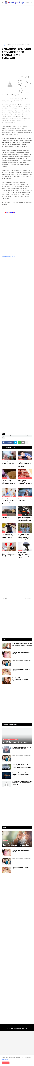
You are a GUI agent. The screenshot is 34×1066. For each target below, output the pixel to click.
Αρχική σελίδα (3, 45)
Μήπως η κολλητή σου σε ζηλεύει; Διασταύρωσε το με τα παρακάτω (22, 644)
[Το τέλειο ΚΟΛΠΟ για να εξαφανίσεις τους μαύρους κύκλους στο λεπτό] (6, 680)
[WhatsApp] (19, 442)
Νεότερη (5, 598)
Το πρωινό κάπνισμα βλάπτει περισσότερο (8, 462)
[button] (2, 2)
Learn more (5, 1059)
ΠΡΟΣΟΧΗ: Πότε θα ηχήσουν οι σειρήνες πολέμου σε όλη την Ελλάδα (24, 555)
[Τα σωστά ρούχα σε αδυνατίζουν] (6, 663)
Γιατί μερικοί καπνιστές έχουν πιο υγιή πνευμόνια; (25, 500)
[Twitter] (15, 442)
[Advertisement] (17, 24)
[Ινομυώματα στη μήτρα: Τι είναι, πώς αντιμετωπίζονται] (6, 749)
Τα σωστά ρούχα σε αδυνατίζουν (21, 660)
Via (2, 208)
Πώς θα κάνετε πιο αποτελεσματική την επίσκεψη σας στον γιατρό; (8, 501)
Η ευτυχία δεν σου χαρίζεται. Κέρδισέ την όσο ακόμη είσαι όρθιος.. (20, 774)
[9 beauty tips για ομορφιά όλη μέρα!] (6, 654)
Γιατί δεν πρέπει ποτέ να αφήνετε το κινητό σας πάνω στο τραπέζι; (9, 536)
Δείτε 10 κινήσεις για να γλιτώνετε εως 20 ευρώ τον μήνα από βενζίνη (25, 519)
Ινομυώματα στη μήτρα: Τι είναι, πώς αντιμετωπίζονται (21, 747)
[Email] (23, 442)
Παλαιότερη (28, 598)
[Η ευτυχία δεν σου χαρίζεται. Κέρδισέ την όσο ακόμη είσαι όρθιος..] (6, 775)
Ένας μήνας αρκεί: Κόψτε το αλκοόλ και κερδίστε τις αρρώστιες (8, 482)
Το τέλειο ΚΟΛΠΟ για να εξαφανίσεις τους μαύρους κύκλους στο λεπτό (20, 679)
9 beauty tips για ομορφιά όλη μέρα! (21, 652)
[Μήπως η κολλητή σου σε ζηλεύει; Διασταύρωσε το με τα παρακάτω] (6, 646)
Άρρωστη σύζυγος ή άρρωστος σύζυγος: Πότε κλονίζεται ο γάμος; (9, 554)
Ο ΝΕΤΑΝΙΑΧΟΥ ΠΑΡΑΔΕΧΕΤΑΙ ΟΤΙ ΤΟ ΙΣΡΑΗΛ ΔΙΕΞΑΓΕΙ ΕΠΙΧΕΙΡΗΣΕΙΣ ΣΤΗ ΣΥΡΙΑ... (22, 783)
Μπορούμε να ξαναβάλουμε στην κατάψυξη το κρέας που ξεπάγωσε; (25, 483)
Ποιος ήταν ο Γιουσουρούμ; (5, 518)
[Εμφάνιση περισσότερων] (26, 442)
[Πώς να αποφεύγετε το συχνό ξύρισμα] (6, 672)
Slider (3, 438)
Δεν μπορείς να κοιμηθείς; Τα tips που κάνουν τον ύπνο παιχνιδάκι (24, 464)
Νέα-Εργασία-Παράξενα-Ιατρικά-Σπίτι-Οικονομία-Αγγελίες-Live (19, 45)
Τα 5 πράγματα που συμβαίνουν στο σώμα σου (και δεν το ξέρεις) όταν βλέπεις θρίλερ (24, 537)
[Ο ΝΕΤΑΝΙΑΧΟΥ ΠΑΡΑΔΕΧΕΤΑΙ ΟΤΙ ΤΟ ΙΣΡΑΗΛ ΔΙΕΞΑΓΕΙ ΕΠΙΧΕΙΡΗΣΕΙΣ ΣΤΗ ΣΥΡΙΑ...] (6, 784)
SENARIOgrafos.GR (22, 1028)
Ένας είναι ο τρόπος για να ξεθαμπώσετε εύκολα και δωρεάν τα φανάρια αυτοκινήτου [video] (22, 766)
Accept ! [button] (5, 1063)
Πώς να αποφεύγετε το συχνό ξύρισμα (21, 670)
